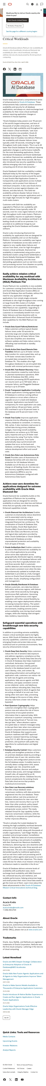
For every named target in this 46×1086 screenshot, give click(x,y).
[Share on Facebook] (4, 69)
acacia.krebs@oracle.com (13, 907)
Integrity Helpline (23, 1072)
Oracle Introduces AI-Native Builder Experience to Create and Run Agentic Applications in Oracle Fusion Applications (23, 997)
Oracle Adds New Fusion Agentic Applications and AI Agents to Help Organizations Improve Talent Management (23, 976)
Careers (29, 1068)
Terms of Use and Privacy (25, 1065)
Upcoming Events (10, 1041)
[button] (4, 4)
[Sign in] (37, 4)
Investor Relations (10, 1045)
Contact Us (34, 1072)
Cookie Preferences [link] (9, 1068)
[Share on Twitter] (9, 69)
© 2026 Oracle (7, 1065)
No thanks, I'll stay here (15, 26)
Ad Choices (20, 1068)
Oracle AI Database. (27, 102)
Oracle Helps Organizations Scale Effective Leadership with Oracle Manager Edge (20, 1007)
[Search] (27, 4)
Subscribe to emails (9, 1072)
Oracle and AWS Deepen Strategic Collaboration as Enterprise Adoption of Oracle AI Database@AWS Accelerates (22, 964)
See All (6, 1018)
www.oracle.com (35, 929)
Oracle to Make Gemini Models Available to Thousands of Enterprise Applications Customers (22, 986)
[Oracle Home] (10, 4)
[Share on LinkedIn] (15, 69)
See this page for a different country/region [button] (21, 31)
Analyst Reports (9, 1050)
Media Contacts (9, 1036)
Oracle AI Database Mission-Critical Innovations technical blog (22, 886)
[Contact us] (41, 4)
